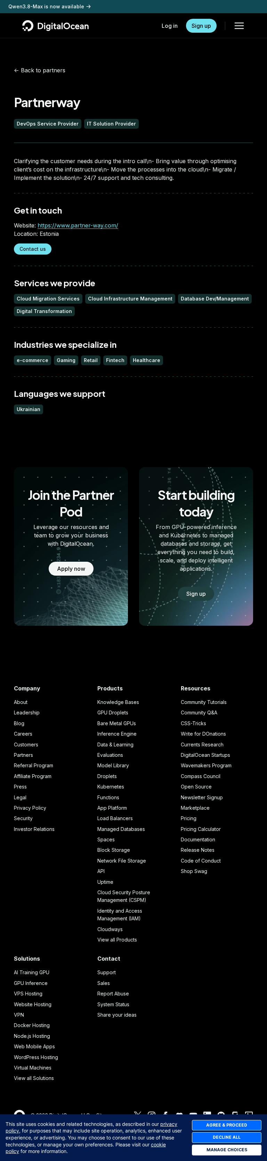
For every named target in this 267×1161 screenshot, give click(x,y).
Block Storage (113, 850)
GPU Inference (31, 983)
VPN (19, 1015)
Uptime (105, 882)
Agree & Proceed (226, 1125)
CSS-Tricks (193, 723)
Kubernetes (110, 787)
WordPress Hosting (36, 1057)
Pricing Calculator (201, 829)
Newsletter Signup (202, 797)
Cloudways (110, 929)
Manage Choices (227, 1149)
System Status (113, 1004)
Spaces (106, 839)
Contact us (32, 249)
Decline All (227, 1137)
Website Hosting (32, 1004)
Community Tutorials (204, 702)
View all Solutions (34, 1078)
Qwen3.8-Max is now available (46, 6)
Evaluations (110, 755)
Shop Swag (194, 871)
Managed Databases (121, 829)
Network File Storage (121, 861)
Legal (20, 797)
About (20, 702)
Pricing (188, 818)
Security (23, 818)
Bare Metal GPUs (116, 723)
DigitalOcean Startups (205, 755)
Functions (108, 797)
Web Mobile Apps (34, 1046)
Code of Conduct (201, 861)
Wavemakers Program (206, 765)
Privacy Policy (30, 808)
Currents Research (202, 744)
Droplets (107, 776)
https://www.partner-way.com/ (78, 225)
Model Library (113, 765)
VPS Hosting (28, 993)
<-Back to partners (39, 70)
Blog (19, 723)
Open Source (196, 787)
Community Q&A (199, 712)
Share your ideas (117, 1015)
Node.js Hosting (32, 1036)
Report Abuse (113, 993)
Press (20, 787)
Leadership (27, 712)
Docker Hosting (32, 1025)
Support (106, 972)
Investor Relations (34, 829)
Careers (23, 734)
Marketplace (195, 808)
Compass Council (200, 776)
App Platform (112, 808)
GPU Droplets (112, 712)
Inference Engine (117, 734)
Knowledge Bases (118, 702)
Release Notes (198, 850)
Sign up (201, 25)
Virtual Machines (32, 1068)
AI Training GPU (31, 972)
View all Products (117, 940)
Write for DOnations (203, 734)
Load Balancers (115, 818)
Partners (23, 755)
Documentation (198, 839)
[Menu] (239, 25)
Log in (170, 25)
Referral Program (33, 765)
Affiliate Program (32, 776)
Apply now (71, 568)
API (101, 871)
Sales (103, 983)
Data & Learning (115, 744)
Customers (26, 744)
